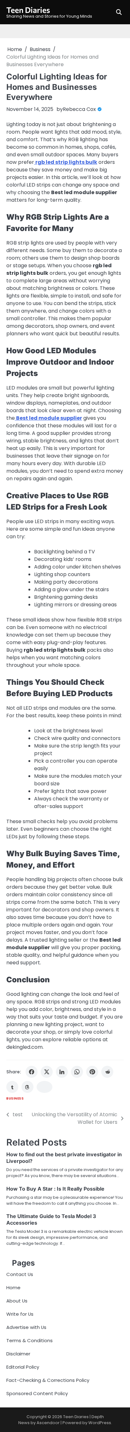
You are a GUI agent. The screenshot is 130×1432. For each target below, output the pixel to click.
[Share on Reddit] (107, 1072)
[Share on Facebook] (32, 1072)
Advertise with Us (26, 1327)
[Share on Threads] (27, 1087)
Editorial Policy (22, 1367)
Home (13, 1287)
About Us (16, 1300)
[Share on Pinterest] (92, 1072)
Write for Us (19, 1314)
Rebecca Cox (79, 109)
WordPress (99, 1423)
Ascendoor (48, 1423)
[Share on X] (47, 1072)
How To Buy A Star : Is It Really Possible (55, 1189)
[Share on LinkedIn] (62, 1072)
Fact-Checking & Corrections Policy (47, 1380)
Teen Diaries (28, 9)
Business (15, 1098)
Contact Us (19, 1274)
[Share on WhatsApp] (77, 1072)
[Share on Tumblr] (12, 1087)
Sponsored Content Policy (37, 1393)
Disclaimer (18, 1353)
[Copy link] (44, 1087)
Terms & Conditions (29, 1340)
